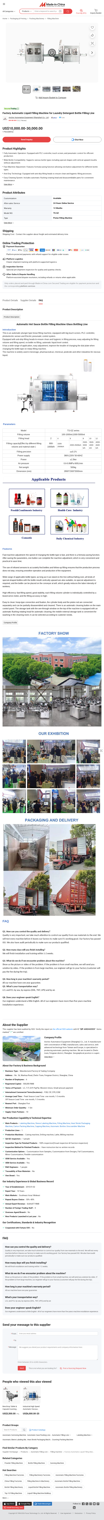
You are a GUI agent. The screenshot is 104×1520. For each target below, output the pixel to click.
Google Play (24, 1503)
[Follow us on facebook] (83, 1503)
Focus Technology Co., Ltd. (34, 1513)
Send (22, 1368)
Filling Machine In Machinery (38, 1481)
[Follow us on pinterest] (98, 1503)
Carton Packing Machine (23, 1126)
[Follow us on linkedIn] (74, 1507)
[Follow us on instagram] (90, 1503)
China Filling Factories (13, 1481)
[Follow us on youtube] (94, 1503)
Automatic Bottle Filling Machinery (68, 1487)
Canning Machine (57, 1463)
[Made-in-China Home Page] (52, 4)
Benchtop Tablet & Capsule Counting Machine (10, 1409)
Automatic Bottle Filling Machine (67, 1481)
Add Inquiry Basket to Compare (52, 97)
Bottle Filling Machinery (14, 1487)
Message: (12, 1347)
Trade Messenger (43, 1503)
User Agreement (65, 1513)
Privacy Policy (91, 1513)
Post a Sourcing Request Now (73, 1368)
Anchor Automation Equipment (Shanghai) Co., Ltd (29, 117)
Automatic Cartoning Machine (14, 1435)
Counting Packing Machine (62, 1439)
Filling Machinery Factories (39, 1475)
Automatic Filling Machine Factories (70, 1475)
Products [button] (25, 11)
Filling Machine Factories (14, 1475)
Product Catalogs (38, 1430)
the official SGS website (63, 1029)
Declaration (79, 1513)
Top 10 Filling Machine (13, 1493)
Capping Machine (42, 1126)
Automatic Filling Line (60, 1435)
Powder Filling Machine (14, 1463)
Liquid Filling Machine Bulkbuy (39, 1493)
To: (15, 1340)
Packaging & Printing (18, 18)
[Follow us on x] (87, 1503)
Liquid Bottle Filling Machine (39, 1487)
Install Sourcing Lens (14, 1507)
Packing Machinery (36, 18)
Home (5, 18)
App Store (9, 1503)
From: (14, 1333)
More (5, 1498)
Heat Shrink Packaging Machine (39, 1439)
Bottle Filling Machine (36, 1463)
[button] (4, 4)
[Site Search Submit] (67, 11)
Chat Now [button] (79, 139)
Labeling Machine (27, 1123)
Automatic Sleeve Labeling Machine (15, 1439)
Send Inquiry (26, 139)
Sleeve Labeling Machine (45, 1123)
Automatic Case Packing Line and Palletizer (44, 1435)
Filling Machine (53, 18)
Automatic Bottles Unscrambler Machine (67, 1126)
